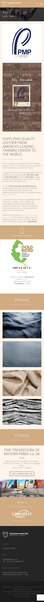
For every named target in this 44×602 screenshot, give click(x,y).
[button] (41, 4)
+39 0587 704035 (9, 548)
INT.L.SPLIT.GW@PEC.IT (15, 561)
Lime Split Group (10, 195)
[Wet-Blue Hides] (22, 326)
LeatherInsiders (25, 596)
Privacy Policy (27, 589)
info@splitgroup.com (10, 559)
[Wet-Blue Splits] (22, 355)
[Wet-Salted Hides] (22, 412)
